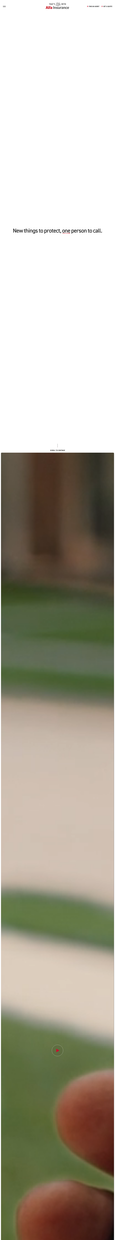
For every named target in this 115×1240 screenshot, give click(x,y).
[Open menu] (4, 6)
